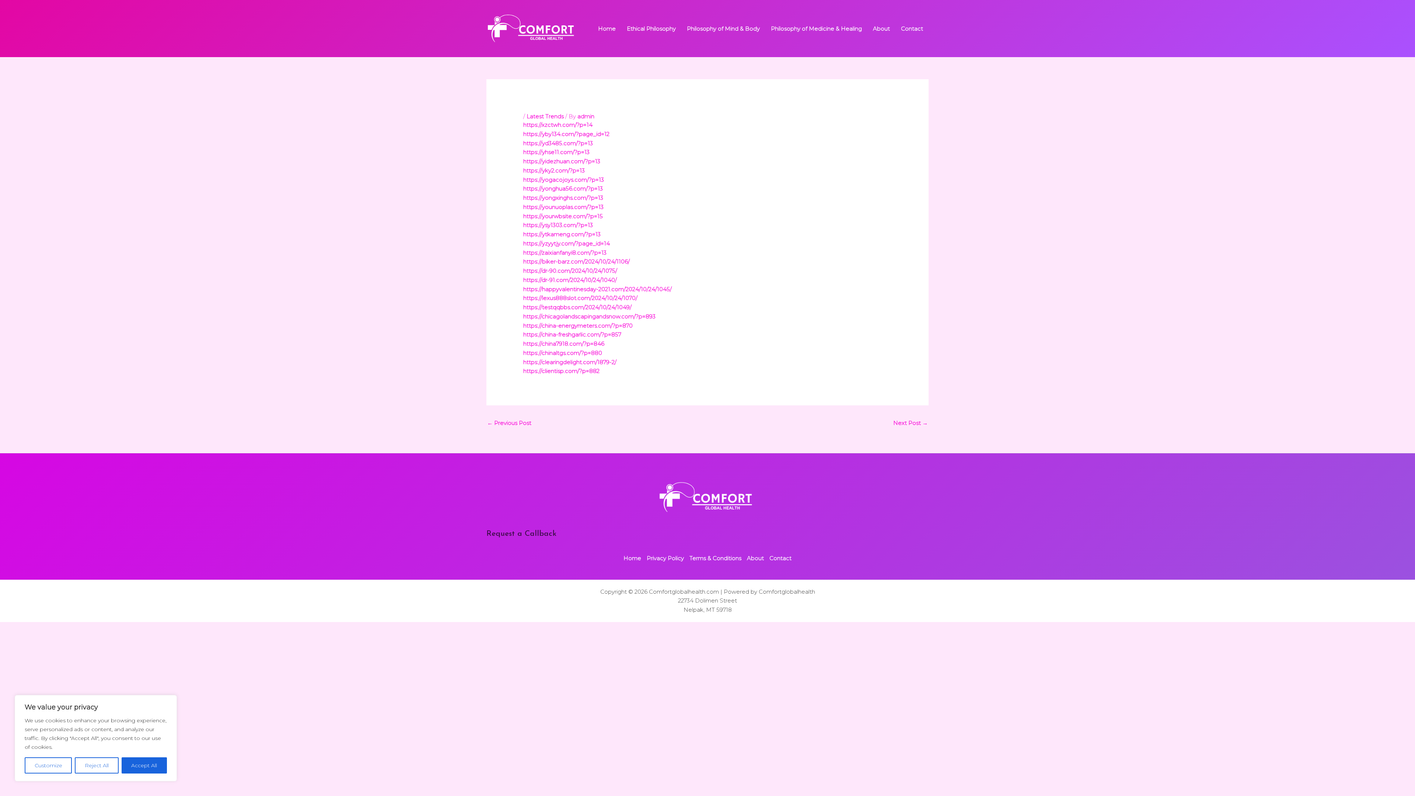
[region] (96, 738)
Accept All (144, 765)
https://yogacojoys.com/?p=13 (563, 179)
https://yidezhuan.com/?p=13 (561, 161)
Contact (912, 28)
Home (607, 28)
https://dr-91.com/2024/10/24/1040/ (570, 279)
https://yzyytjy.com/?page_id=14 (566, 243)
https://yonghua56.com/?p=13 (563, 188)
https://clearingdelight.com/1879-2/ (569, 362)
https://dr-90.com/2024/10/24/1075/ (570, 270)
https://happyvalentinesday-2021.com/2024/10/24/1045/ (597, 289)
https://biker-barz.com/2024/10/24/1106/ (576, 261)
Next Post (910, 422)
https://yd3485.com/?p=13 (558, 143)
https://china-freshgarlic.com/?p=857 (572, 334)
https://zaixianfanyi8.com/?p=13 (565, 252)
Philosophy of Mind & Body (723, 28)
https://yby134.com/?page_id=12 (566, 133)
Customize (48, 765)
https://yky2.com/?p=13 (554, 170)
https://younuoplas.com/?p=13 (563, 206)
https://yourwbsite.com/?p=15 (563, 216)
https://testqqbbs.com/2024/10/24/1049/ (577, 307)
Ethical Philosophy (651, 28)
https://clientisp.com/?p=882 (561, 370)
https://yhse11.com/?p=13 (556, 152)
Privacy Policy (665, 558)
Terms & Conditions (715, 558)
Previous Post (509, 422)
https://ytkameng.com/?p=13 (562, 234)
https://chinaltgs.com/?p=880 (562, 352)
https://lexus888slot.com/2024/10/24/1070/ (580, 297)
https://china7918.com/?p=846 (563, 343)
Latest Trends (545, 116)
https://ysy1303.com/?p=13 (558, 224)
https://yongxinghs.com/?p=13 (563, 197)
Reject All (97, 765)
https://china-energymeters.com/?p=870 (578, 325)
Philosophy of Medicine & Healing (816, 28)
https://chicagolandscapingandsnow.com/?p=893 (589, 316)
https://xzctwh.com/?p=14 (558, 124)
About (881, 28)
